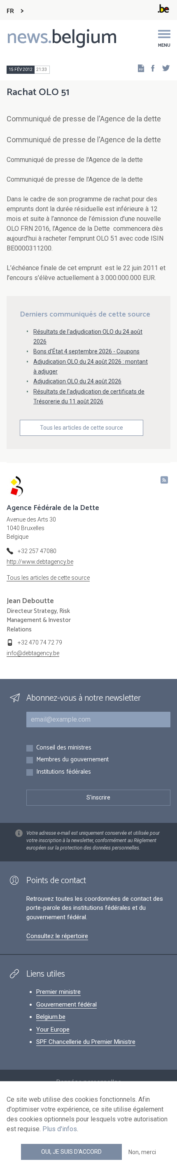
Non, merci (142, 1152)
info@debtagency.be (33, 653)
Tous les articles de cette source (81, 427)
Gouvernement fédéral (66, 1004)
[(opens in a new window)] (150, 67)
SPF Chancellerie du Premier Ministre (85, 1041)
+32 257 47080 (37, 551)
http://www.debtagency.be (40, 561)
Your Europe (53, 1029)
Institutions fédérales (63, 772)
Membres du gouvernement (72, 760)
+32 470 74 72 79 (40, 642)
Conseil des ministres (63, 748)
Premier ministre (58, 991)
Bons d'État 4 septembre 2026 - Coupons (86, 351)
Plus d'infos (59, 1129)
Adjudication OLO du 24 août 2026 (77, 381)
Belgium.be (50, 1016)
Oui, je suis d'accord (71, 1151)
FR (10, 11)
